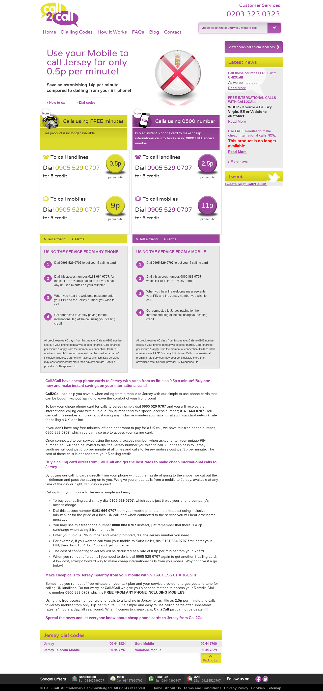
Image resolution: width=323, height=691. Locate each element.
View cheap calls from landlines (252, 47)
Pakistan (161, 677)
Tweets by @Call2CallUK (246, 184)
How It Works (112, 32)
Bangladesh (87, 677)
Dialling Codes (77, 32)
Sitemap (274, 688)
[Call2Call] (59, 26)
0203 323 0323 (253, 14)
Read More (237, 88)
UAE (197, 677)
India (120, 677)
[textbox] (232, 28)
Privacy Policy (236, 688)
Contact (172, 32)
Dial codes (87, 102)
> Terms (78, 239)
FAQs (138, 32)
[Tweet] (265, 679)
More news (239, 162)
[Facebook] (258, 679)
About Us (173, 688)
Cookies (258, 688)
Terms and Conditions (202, 688)
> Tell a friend (55, 239)
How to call (58, 102)
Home (49, 32)
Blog (154, 32)
